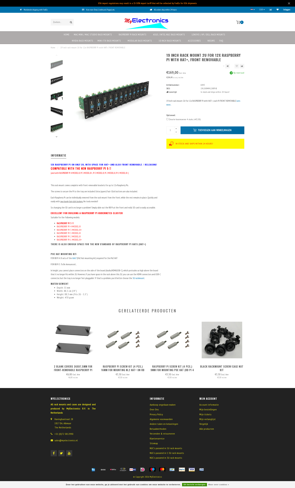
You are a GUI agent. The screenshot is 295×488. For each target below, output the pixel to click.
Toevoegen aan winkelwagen (214, 130)
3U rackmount (138, 278)
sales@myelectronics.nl (66, 440)
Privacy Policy (156, 414)
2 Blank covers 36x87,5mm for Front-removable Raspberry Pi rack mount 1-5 (73, 370)
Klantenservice (157, 438)
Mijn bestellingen (208, 409)
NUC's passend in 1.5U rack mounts (167, 453)
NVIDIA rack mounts (82, 40)
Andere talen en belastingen (164, 423)
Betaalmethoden (158, 428)
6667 (74, 258)
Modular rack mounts (140, 40)
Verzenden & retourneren (162, 433)
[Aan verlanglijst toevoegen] (236, 66)
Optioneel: (170, 115)
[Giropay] (133, 469)
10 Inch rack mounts (170, 40)
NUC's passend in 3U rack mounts (166, 457)
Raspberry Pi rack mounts (132, 34)
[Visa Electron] (201, 469)
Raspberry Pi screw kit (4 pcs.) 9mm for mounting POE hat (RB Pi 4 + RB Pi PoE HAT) (172, 370)
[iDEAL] (142, 469)
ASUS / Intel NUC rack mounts (169, 34)
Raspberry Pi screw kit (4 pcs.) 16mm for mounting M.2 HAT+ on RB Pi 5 (122, 370)
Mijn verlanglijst (207, 419)
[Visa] (192, 469)
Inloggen (286, 9)
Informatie (58, 155)
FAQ (221, 40)
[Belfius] (113, 469)
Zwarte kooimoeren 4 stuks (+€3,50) (185, 119)
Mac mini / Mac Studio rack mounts (93, 34)
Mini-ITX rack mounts (109, 40)
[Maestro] (152, 469)
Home (66, 34)
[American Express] (93, 469)
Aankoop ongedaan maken (163, 404)
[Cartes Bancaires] (123, 469)
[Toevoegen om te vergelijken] (242, 66)
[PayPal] (182, 469)
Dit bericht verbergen (194, 485)
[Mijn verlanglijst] (278, 9)
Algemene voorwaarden (161, 419)
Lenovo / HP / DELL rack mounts (208, 34)
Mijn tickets (205, 414)
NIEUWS (211, 40)
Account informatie (209, 404)
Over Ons (154, 409)
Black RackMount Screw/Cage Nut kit (221, 368)
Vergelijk (203, 423)
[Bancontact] (172, 469)
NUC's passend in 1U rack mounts (166, 448)
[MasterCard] (162, 469)
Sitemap (154, 443)
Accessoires (194, 40)
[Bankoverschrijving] (103, 469)
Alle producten (206, 428)
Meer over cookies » (218, 485)
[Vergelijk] (270, 9)
